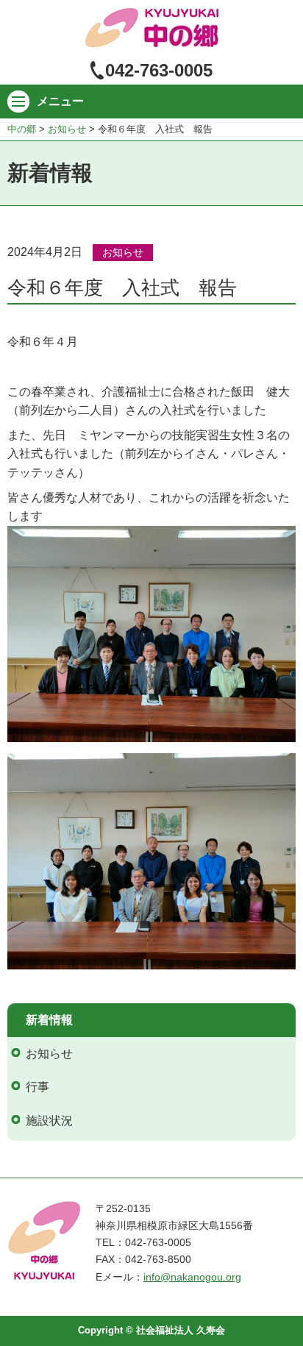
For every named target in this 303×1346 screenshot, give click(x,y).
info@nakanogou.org (192, 1277)
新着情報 (49, 1020)
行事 (37, 1086)
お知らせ (122, 252)
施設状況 (49, 1120)
